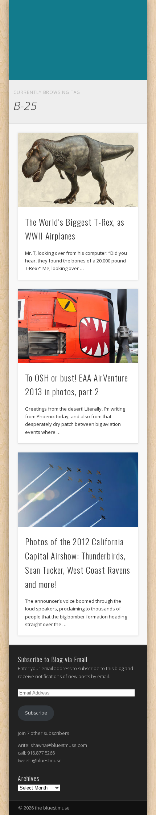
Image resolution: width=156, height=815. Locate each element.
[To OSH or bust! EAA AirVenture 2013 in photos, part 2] (78, 326)
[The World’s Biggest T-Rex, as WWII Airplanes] (78, 170)
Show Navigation (77, 88)
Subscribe (36, 712)
